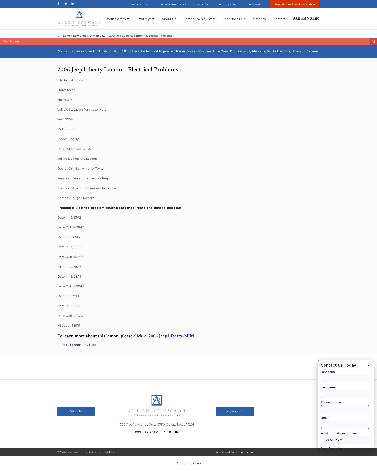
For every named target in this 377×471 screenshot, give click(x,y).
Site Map (109, 452)
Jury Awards (253, 4)
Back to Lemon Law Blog (76, 345)
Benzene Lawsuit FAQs (173, 4)
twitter (65, 3)
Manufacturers (234, 19)
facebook (58, 3)
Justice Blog (202, 4)
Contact (279, 19)
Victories (259, 19)
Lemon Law (97, 35)
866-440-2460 (306, 19)
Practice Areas (115, 19)
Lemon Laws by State (200, 19)
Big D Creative (246, 452)
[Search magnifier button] (373, 41)
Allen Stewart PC (58, 35)
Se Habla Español (141, 4)
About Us (169, 19)
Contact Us (235, 411)
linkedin (72, 3)
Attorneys (143, 19)
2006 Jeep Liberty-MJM (171, 336)
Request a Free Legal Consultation (295, 4)
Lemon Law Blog (227, 4)
